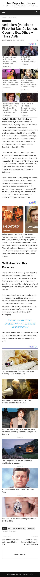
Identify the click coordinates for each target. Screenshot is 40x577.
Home (4, 18)
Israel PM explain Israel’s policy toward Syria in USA (10, 542)
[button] (3, 12)
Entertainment (12, 18)
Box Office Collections (19, 528)
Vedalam (5, 531)
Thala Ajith (31, 528)
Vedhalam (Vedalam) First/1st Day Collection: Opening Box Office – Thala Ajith (20, 30)
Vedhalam (13, 531)
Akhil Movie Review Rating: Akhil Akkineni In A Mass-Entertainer (29, 542)
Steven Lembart (7, 40)
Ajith (9, 528)
